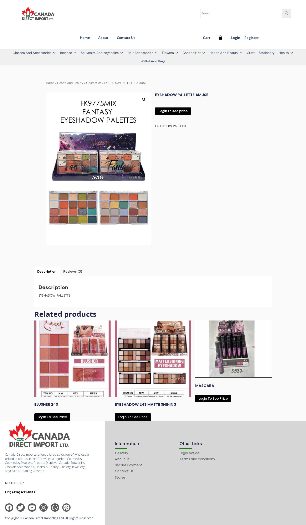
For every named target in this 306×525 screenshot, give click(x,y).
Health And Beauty (223, 53)
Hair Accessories (140, 53)
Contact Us (126, 37)
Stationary (267, 53)
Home (85, 37)
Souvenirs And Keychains (100, 53)
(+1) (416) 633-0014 (20, 492)
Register (251, 37)
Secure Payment (128, 465)
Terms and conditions (197, 459)
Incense (66, 53)
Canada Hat (192, 53)
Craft (251, 53)
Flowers (168, 53)
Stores (120, 477)
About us (122, 459)
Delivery (121, 453)
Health (284, 53)
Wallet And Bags (153, 61)
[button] (144, 99)
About (103, 37)
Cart (206, 37)
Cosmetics (93, 83)
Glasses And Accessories (32, 53)
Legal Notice (189, 453)
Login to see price (173, 111)
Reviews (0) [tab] (72, 271)
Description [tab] (46, 271)
